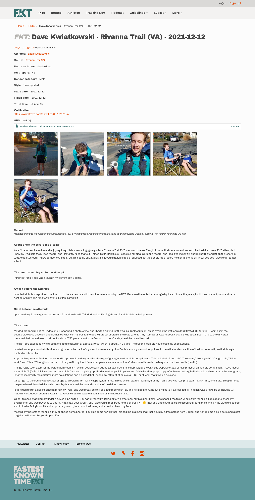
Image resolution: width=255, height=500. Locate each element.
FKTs (41, 12)
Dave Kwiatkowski (39, 53)
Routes (56, 12)
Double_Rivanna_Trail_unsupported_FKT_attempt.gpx (47, 126)
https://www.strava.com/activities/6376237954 (41, 114)
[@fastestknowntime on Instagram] (142, 454)
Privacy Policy (60, 443)
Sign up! (235, 3)
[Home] (24, 13)
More (176, 12)
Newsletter (23, 443)
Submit (159, 12)
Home (20, 26)
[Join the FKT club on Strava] (123, 454)
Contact (40, 443)
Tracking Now (95, 12)
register (29, 47)
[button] (36, 154)
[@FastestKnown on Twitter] (113, 454)
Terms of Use (83, 443)
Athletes (74, 12)
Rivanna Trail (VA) (35, 60)
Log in (222, 3)
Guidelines (138, 12)
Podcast (117, 12)
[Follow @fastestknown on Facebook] (132, 454)
